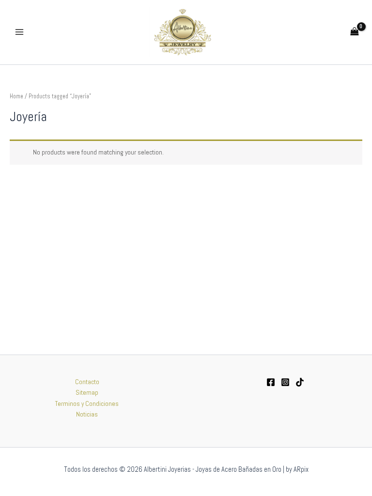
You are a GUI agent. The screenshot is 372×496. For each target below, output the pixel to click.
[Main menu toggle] (19, 32)
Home (16, 96)
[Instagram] (285, 382)
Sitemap (87, 392)
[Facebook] (270, 382)
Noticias (87, 414)
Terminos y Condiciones (87, 404)
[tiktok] (299, 382)
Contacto (87, 382)
